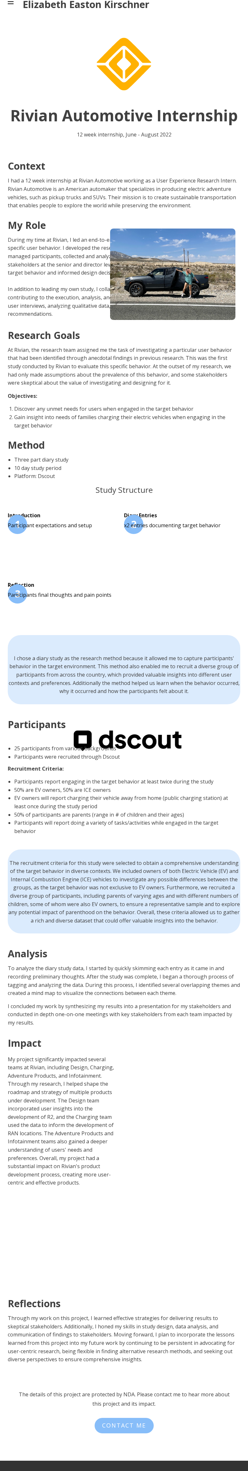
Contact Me (124, 1425)
